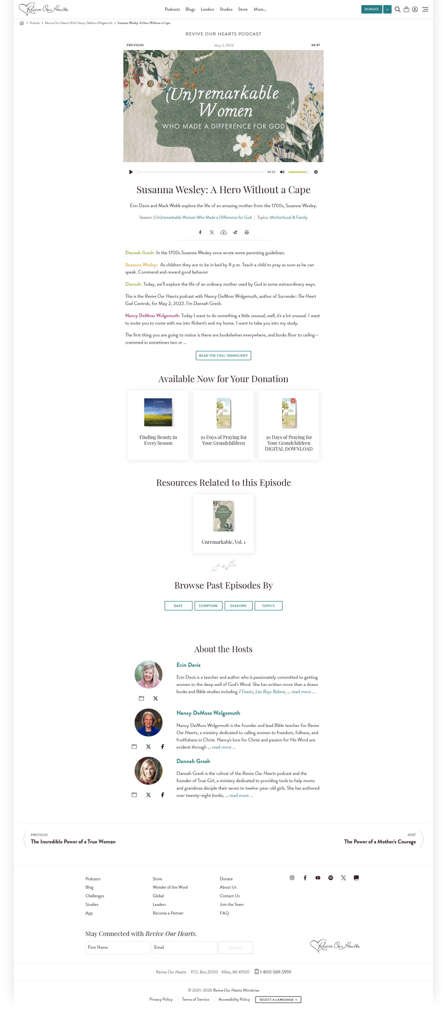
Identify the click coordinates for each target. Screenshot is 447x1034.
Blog (89, 887)
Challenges (94, 895)
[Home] (22, 23)
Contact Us (230, 895)
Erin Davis (188, 665)
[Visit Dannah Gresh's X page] (148, 795)
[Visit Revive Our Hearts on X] (344, 878)
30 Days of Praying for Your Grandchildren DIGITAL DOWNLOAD (289, 443)
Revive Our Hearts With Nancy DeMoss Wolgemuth (78, 23)
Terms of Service (195, 999)
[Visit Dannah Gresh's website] (134, 795)
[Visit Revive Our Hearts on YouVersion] (356, 878)
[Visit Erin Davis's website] (141, 698)
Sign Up (236, 947)
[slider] (201, 172)
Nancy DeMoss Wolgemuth (208, 713)
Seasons (238, 605)
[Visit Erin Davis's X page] (155, 698)
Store (243, 9)
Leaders (207, 9)
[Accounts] (414, 9)
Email (159, 947)
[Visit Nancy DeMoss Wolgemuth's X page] (148, 746)
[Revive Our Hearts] (44, 9)
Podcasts (172, 9)
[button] (424, 9)
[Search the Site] (397, 9)
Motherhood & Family (289, 217)
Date (178, 605)
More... (260, 9)
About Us (228, 887)
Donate (372, 9)
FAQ (224, 913)
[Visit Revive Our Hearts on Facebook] (305, 878)
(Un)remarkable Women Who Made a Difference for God (203, 217)
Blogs (190, 9)
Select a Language (277, 999)
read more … (303, 691)
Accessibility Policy (234, 999)
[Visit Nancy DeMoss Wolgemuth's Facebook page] (162, 746)
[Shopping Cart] (406, 10)
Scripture (208, 605)
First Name (98, 947)
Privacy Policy (161, 999)
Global (158, 895)
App (89, 913)
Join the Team (232, 904)
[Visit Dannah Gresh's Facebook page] (162, 795)
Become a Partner (168, 913)
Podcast (35, 23)
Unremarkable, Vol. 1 (224, 542)
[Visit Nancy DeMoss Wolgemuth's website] (134, 746)
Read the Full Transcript (223, 355)
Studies (226, 9)
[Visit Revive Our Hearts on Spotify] (330, 878)
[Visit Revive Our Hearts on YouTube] (318, 878)
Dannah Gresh (193, 761)
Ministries (236, 990)
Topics (268, 605)
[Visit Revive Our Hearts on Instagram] (292, 878)
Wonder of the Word (170, 887)
